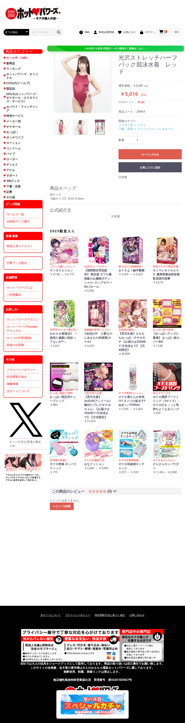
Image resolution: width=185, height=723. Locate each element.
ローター (12, 159)
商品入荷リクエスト (20, 246)
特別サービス (15, 115)
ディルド (12, 164)
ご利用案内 (14, 295)
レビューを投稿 (62, 506)
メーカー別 (13, 121)
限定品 (10, 88)
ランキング (13, 68)
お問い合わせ (137, 615)
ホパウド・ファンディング (22, 108)
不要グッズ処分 (17, 263)
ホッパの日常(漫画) (19, 338)
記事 (9, 192)
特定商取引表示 (17, 377)
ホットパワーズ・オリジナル (22, 75)
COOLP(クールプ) (18, 83)
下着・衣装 (13, 186)
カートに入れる (150, 154)
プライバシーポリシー (21, 369)
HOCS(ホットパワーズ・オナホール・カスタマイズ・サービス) (22, 97)
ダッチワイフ (15, 137)
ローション (13, 143)
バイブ (10, 153)
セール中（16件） (18, 58)
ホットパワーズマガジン (22, 319)
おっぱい (12, 132)
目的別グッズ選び (18, 221)
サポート (12, 175)
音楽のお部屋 (15, 345)
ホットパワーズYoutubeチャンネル (22, 328)
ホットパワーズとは (20, 287)
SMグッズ (13, 181)
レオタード (166, 129)
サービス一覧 (15, 214)
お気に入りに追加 (150, 167)
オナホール (13, 126)
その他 (10, 197)
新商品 (10, 63)
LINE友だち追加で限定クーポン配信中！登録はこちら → (116, 48)
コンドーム (13, 148)
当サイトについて (18, 391)
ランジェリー (146, 129)
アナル (10, 170)
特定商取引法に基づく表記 (110, 615)
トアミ (141, 125)
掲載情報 (12, 384)
